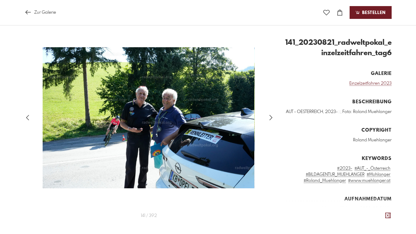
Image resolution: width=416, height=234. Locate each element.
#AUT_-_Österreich (372, 168)
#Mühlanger (378, 174)
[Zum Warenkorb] (340, 13)
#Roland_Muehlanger (325, 181)
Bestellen (373, 13)
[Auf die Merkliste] (326, 13)
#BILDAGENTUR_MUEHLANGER (335, 174)
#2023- (344, 168)
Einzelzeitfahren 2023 (370, 83)
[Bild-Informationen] (388, 216)
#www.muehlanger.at (369, 181)
